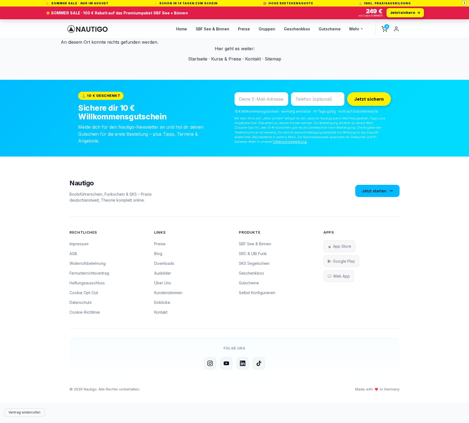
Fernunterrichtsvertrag (89, 273)
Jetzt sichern (369, 99)
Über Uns (162, 283)
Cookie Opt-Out (83, 292)
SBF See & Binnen (212, 29)
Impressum (78, 243)
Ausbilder (162, 273)
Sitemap (273, 59)
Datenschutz (80, 302)
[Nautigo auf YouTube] (226, 363)
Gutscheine (330, 29)
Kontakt (253, 59)
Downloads (164, 263)
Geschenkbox (297, 29)
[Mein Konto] (396, 29)
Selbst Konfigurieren (257, 292)
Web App (341, 276)
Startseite (197, 59)
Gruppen (267, 29)
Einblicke (162, 302)
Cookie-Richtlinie (84, 312)
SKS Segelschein (254, 263)
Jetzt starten (374, 191)
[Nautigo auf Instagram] (210, 363)
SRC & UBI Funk (253, 253)
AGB (73, 253)
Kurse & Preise (226, 59)
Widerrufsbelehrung (87, 263)
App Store (342, 246)
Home (181, 29)
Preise (244, 29)
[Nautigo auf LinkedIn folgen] (243, 363)
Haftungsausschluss (87, 283)
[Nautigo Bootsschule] (87, 29)
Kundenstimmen (168, 292)
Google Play (344, 261)
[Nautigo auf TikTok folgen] (259, 363)
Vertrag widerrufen (24, 412)
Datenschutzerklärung (290, 142)
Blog (158, 253)
